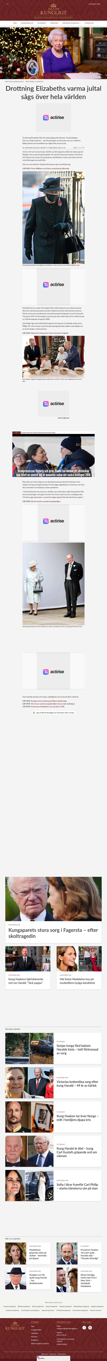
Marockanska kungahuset (80, 1310)
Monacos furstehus (95, 1310)
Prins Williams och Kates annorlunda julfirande (50, 168)
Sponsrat (44, 1354)
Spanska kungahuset (65, 1306)
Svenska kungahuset (10, 1306)
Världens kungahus (70, 23)
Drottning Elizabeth (34, 81)
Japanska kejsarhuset (47, 1310)
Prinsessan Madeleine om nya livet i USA (47, 706)
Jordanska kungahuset (12, 1310)
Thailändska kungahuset (63, 1310)
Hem (15, 23)
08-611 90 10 (61, 1335)
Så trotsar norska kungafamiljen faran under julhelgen (53, 704)
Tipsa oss (53, 1354)
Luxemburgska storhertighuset (30, 1310)
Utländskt (41, 23)
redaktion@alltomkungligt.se (67, 1328)
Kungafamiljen (27, 23)
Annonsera (62, 1354)
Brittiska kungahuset (14, 81)
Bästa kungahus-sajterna (40, 1343)
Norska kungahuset (38, 1306)
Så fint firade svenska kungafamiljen (46, 501)
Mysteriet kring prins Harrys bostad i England (49, 333)
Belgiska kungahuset (97, 1306)
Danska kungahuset (52, 1306)
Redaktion (89, 23)
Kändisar (54, 23)
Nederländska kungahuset (81, 1306)
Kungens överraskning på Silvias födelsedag (49, 701)
